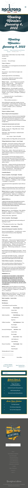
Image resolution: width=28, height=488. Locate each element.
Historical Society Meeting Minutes (15, 393)
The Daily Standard (15, 404)
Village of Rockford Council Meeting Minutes (15, 384)
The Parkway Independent (15, 407)
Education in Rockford (14, 464)
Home (13, 451)
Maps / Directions (13, 468)
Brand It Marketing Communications (16, 485)
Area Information (13, 455)
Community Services (14, 462)
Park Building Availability (13, 453)
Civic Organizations (14, 460)
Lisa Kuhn (6, 50)
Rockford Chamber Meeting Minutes (15, 388)
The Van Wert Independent (15, 409)
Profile (14, 466)
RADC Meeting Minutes (15, 390)
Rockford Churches (14, 458)
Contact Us (13, 470)
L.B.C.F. (13, 472)
